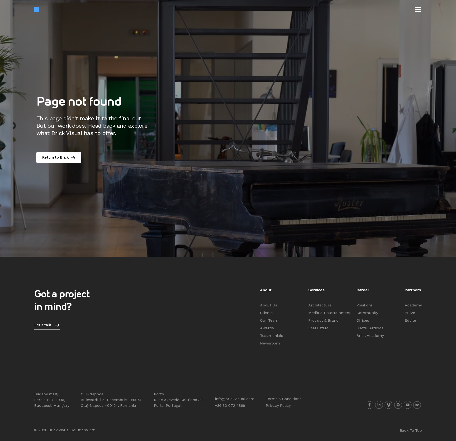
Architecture (320, 305)
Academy (413, 305)
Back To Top (411, 430)
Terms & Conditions (283, 399)
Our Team (269, 320)
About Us (268, 305)
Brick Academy (370, 335)
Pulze (410, 312)
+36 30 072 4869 (230, 405)
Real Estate (318, 328)
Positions (364, 305)
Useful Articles (369, 328)
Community (367, 312)
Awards (267, 328)
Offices (362, 320)
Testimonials (271, 335)
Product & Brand (323, 320)
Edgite (410, 320)
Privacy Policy (278, 405)
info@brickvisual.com (234, 399)
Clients (266, 312)
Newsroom (270, 343)
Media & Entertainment (329, 312)
